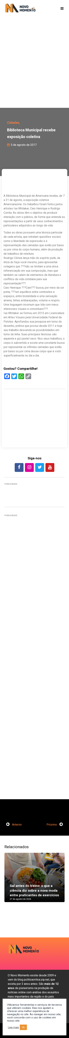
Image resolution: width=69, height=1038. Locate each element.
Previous (9, 880)
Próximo (52, 824)
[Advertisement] (34, 68)
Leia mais (13, 1027)
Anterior (16, 824)
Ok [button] (23, 1027)
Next (59, 880)
